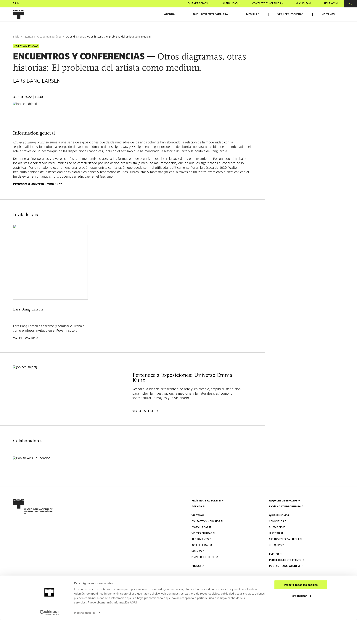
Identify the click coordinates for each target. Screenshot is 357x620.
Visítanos (328, 14)
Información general (28, 26)
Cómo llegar (200, 527)
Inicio (16, 37)
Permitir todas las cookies (301, 584)
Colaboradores (88, 26)
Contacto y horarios (266, 3)
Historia (274, 533)
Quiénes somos (198, 3)
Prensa (197, 566)
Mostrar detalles (84, 612)
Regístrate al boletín (206, 501)
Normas (197, 551)
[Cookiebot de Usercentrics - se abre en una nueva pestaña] (49, 613)
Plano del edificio (204, 557)
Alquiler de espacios (283, 501)
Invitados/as (60, 26)
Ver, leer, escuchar (290, 14)
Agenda (169, 14)
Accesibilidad (200, 545)
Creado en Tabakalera (284, 539)
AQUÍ (133, 602)
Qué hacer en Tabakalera (210, 14)
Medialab (252, 14)
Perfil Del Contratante (285, 560)
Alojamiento (200, 539)
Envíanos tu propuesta (285, 507)
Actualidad (230, 3)
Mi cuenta (302, 3)
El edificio (276, 527)
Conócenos (276, 521)
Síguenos (330, 3)
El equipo (275, 545)
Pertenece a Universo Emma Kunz (37, 184)
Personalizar (298, 595)
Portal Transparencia (284, 566)
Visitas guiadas (202, 533)
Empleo (274, 554)
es (14, 3)
